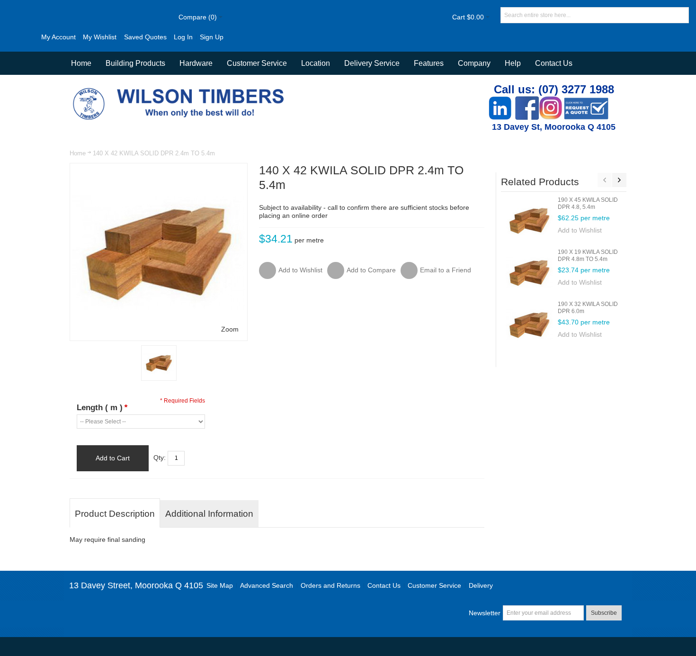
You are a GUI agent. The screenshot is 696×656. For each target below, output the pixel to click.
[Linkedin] (500, 101)
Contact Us (553, 63)
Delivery (481, 585)
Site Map (219, 585)
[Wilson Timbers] (180, 89)
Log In (183, 37)
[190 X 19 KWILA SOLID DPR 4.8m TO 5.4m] (529, 272)
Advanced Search (266, 585)
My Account (58, 37)
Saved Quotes (145, 37)
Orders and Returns (330, 585)
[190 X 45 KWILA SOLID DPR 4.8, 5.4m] (529, 220)
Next (619, 180)
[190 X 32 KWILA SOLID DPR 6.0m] (529, 324)
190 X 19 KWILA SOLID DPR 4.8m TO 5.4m (588, 255)
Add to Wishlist (580, 230)
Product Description (115, 514)
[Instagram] (550, 101)
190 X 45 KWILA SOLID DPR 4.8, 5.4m (588, 203)
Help (513, 63)
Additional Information (209, 514)
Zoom (230, 329)
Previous (605, 180)
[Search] (680, 15)
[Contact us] (586, 101)
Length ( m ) (102, 407)
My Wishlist (99, 37)
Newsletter (484, 613)
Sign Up (211, 37)
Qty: (159, 457)
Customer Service (434, 585)
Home (78, 153)
